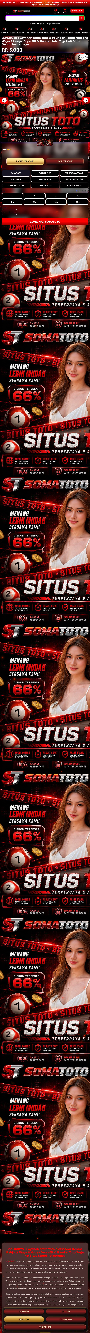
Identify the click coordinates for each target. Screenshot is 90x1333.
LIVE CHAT (46, 1327)
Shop (7, 13)
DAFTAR (25, 1319)
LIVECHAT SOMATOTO (45, 221)
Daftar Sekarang (25, 161)
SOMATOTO (11, 1261)
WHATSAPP (67, 1319)
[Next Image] (86, 100)
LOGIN (67, 1312)
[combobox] (42, 18)
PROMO (25, 1312)
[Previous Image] (4, 100)
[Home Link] (21, 11)
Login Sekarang (65, 161)
